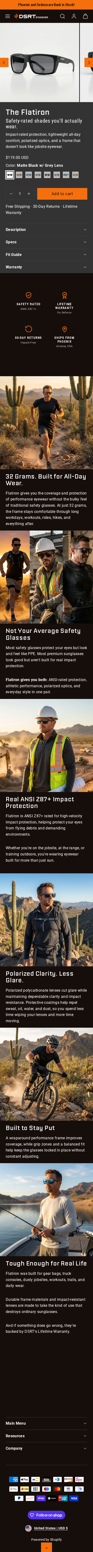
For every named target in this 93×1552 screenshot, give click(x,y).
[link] (74, 16)
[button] (7, 16)
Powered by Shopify (46, 1540)
